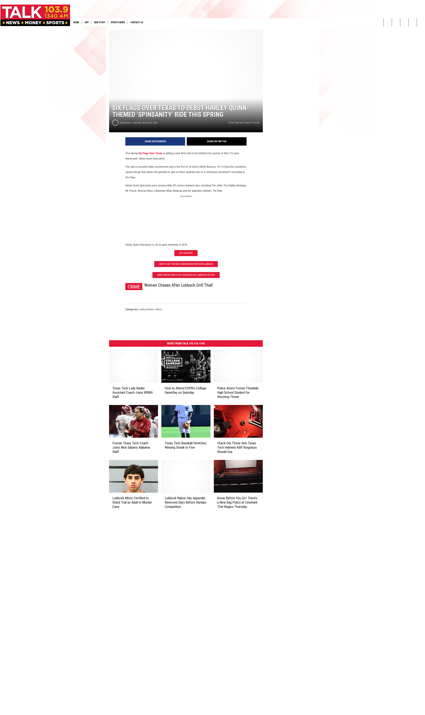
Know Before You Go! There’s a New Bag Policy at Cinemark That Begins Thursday (237, 502)
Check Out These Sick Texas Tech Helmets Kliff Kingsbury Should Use (237, 447)
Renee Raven (125, 122)
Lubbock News (146, 309)
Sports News (118, 22)
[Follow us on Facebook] (404, 22)
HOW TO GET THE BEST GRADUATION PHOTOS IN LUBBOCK (186, 264)
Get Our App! (186, 253)
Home (76, 22)
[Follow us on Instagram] (413, 22)
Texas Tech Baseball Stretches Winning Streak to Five (186, 445)
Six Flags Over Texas (150, 153)
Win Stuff (99, 22)
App (87, 22)
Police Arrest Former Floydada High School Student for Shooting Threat (237, 392)
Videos (158, 309)
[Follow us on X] (421, 22)
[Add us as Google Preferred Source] (396, 22)
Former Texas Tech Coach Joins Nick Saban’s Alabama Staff (131, 447)
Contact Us (136, 22)
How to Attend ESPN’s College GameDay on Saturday (185, 390)
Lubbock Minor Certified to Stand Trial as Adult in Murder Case (132, 502)
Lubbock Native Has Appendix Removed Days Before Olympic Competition (186, 502)
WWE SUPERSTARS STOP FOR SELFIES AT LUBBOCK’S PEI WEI (186, 275)
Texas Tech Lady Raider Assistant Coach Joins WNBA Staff (132, 392)
